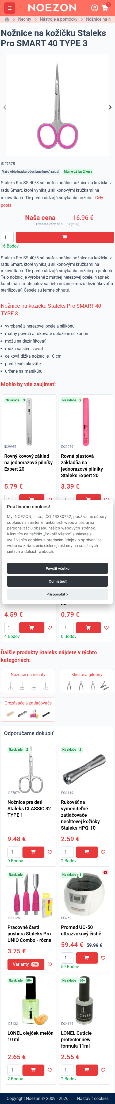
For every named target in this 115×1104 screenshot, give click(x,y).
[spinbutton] (7, 237)
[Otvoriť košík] (105, 8)
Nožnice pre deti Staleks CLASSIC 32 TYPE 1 (29, 808)
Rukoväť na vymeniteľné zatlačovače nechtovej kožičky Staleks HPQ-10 (80, 815)
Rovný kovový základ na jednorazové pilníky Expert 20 (28, 462)
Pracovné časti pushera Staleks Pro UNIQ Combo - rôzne (29, 933)
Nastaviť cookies (93, 1098)
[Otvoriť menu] (9, 8)
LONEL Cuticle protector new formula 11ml (76, 1039)
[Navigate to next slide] (110, 107)
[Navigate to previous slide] (5, 107)
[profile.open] (94, 8)
